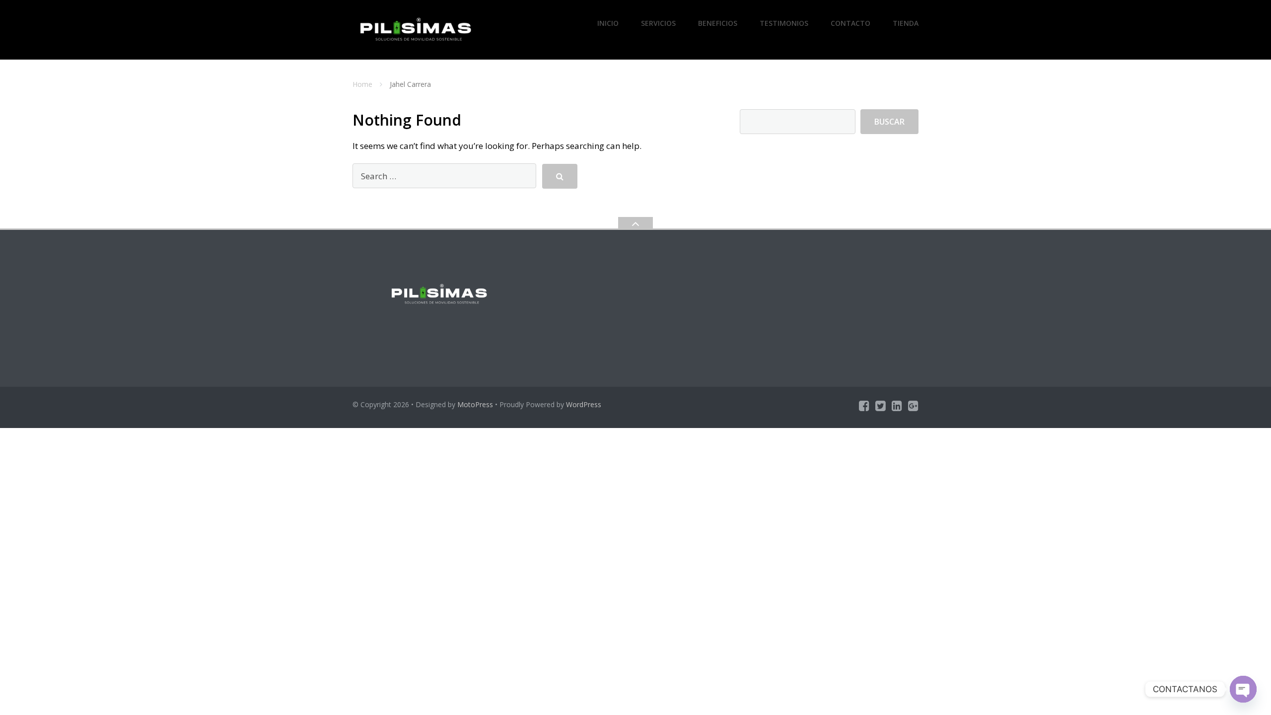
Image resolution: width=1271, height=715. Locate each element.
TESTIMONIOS (784, 23)
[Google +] (913, 406)
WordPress (583, 404)
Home (362, 84)
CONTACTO (850, 23)
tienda (905, 23)
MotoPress (475, 404)
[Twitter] (880, 406)
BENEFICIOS (717, 23)
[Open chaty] (1243, 689)
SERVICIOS (658, 23)
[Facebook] (864, 406)
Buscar (889, 121)
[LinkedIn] (897, 406)
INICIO (608, 23)
